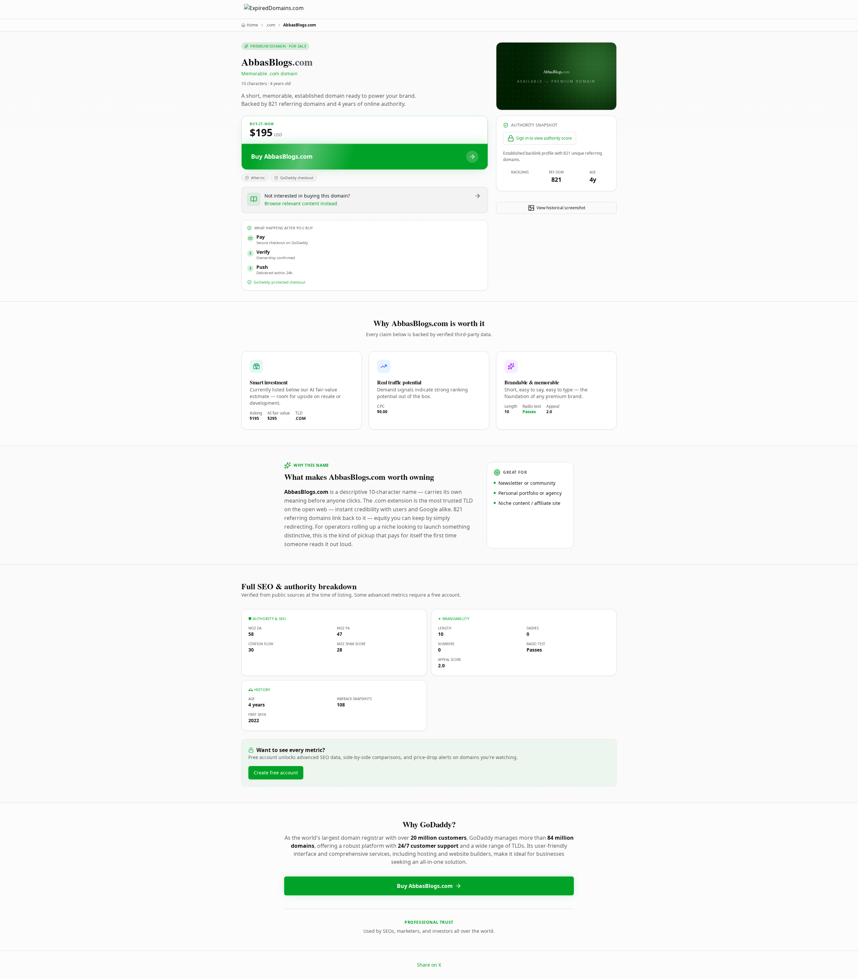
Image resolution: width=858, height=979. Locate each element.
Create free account (276, 772)
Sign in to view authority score (544, 138)
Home (252, 25)
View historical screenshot (561, 208)
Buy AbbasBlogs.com (425, 886)
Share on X (429, 965)
